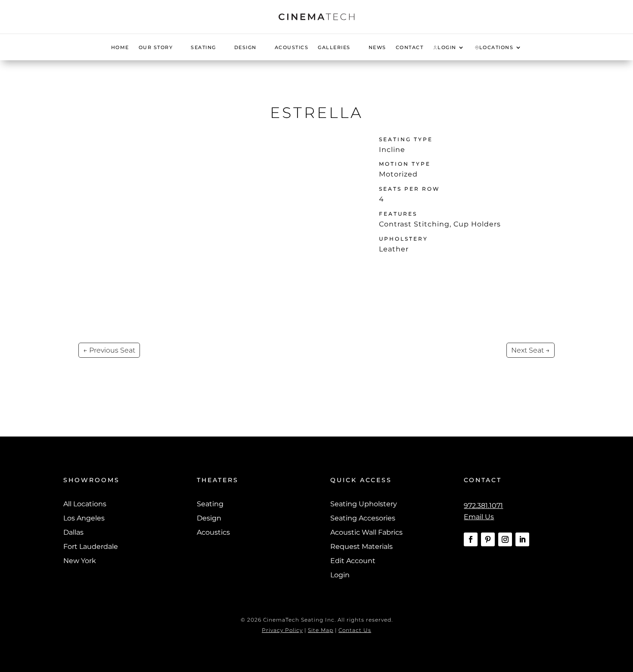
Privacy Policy (282, 630)
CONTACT (410, 47)
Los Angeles (84, 518)
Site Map (320, 630)
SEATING (203, 47)
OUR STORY (156, 47)
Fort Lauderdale (90, 546)
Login (340, 575)
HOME (120, 47)
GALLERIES (334, 47)
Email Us (479, 517)
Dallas (73, 532)
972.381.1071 (483, 506)
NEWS (377, 47)
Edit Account (352, 561)
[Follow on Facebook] (471, 539)
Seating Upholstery (363, 504)
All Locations (84, 504)
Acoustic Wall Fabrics (366, 532)
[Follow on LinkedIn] (522, 539)
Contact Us (354, 630)
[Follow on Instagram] (505, 539)
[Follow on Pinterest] (488, 539)
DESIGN (245, 47)
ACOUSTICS (292, 47)
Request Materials (361, 546)
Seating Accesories (362, 518)
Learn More (405, 270)
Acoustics (213, 532)
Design (209, 518)
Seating (210, 504)
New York (79, 561)
